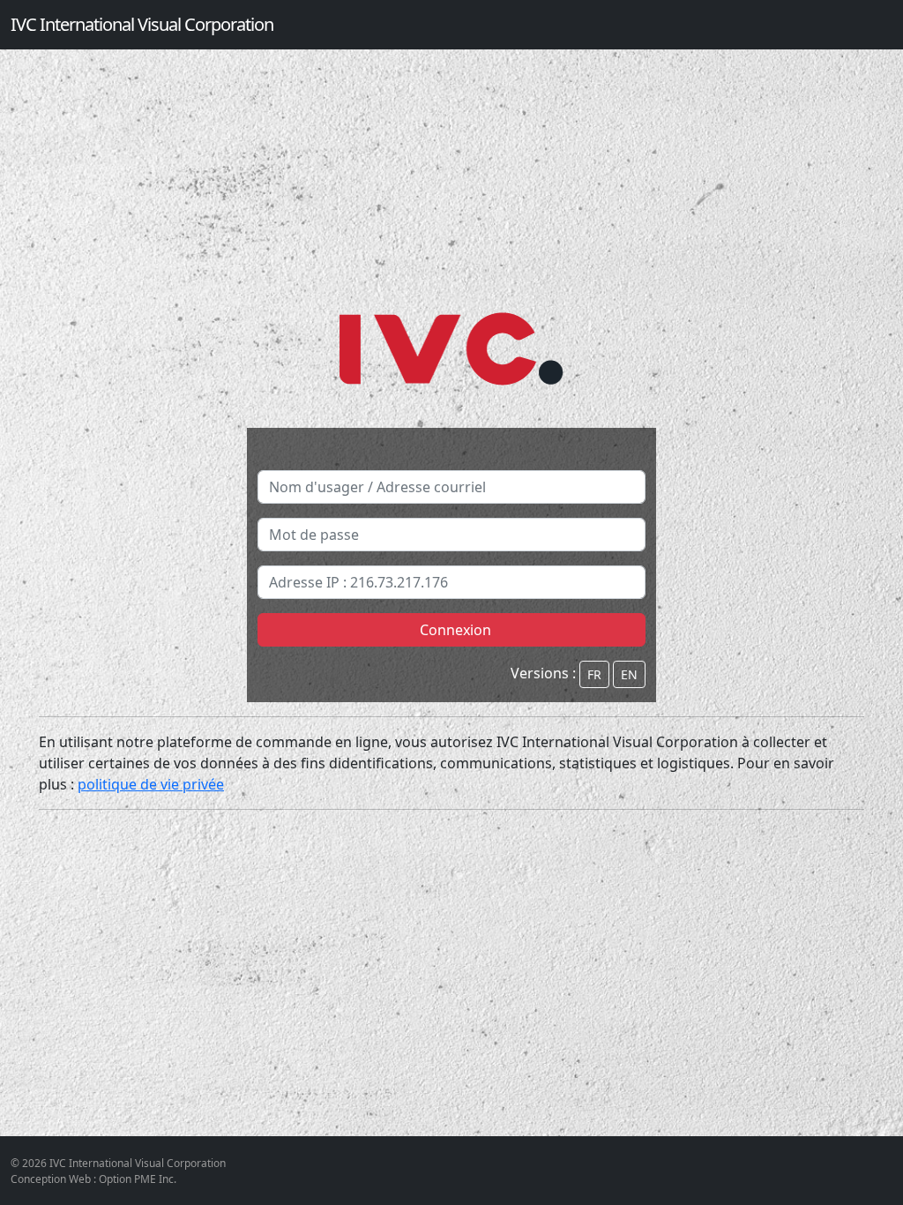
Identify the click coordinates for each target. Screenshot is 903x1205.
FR (594, 674)
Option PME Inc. (137, 1178)
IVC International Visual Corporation (142, 24)
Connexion (452, 630)
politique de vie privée (151, 784)
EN (629, 674)
